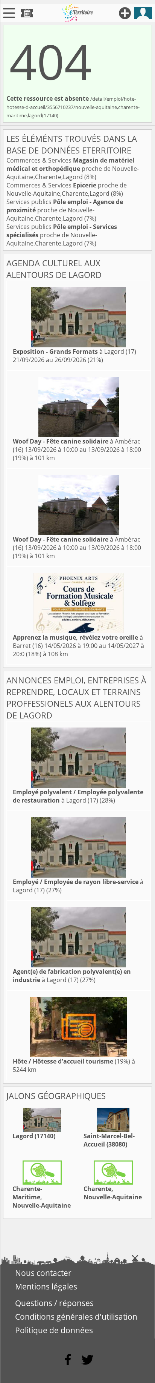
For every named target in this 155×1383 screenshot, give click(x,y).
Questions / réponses (54, 1303)
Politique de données (54, 1330)
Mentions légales (46, 1286)
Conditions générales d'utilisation (76, 1316)
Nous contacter (43, 1273)
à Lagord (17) (74, 351)
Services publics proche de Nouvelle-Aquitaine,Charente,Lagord (64, 210)
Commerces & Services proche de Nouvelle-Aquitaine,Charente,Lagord (72, 168)
